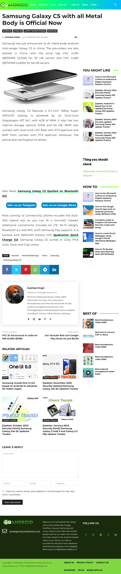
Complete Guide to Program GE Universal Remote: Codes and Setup (106, 224)
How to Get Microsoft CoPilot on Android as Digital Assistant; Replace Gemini (105, 80)
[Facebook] (7, 269)
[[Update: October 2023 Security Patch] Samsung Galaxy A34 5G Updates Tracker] (20, 409)
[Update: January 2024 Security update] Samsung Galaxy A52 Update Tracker (106, 123)
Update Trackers (50, 378)
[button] (115, 5)
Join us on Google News (59, 205)
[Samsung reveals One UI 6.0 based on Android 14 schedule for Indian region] (20, 366)
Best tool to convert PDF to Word (105, 333)
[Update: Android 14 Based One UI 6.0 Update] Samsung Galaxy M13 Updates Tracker (104, 108)
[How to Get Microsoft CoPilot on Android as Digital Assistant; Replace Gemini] (88, 80)
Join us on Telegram (21, 205)
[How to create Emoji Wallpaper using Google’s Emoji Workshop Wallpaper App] (88, 237)
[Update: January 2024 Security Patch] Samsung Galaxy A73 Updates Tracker (106, 94)
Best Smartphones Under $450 (104, 321)
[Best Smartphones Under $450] (88, 324)
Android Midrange (30, 255)
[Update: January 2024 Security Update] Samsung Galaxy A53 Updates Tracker (106, 136)
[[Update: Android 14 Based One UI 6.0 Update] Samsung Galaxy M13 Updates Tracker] (88, 107)
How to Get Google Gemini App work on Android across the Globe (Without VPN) (105, 210)
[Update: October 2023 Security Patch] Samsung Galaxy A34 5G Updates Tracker (17, 430)
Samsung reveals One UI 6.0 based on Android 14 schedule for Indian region (19, 386)
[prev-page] (85, 148)
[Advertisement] (40, 166)
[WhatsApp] (35, 269)
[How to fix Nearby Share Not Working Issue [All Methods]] (88, 253)
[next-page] (90, 148)
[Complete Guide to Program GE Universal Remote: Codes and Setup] (88, 224)
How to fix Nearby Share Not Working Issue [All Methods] (104, 251)
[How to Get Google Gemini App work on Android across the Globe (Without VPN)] (88, 210)
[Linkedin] (54, 269)
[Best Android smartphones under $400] (88, 373)
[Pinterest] (26, 269)
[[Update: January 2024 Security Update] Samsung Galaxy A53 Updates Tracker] (88, 136)
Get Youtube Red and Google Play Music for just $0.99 (61, 337)
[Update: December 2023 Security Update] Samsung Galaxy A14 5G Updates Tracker (60, 386)
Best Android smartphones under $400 (104, 371)
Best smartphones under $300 (104, 345)
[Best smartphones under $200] (88, 360)
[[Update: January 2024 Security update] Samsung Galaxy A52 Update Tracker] (88, 123)
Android (7, 31)
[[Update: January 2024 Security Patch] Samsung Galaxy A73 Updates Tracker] (88, 94)
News (5, 378)
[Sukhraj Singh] (15, 303)
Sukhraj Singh (12, 37)
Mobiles (18, 31)
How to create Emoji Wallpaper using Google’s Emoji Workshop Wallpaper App (105, 238)
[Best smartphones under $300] (88, 348)
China (44, 255)
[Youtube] (116, 535)
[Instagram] (34, 318)
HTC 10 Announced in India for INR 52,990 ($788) (19, 337)
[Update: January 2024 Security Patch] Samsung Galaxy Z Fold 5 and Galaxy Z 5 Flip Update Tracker (60, 430)
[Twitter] (16, 269)
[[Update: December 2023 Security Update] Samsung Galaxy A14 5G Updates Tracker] (60, 366)
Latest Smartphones (35, 31)
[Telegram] (44, 269)
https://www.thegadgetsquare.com (42, 292)
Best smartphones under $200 (104, 358)
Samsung (52, 31)
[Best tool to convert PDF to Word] (88, 336)
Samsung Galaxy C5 (12, 260)
